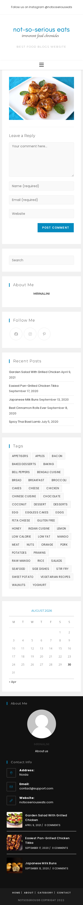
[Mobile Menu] (41, 65)
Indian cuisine (39, 528)
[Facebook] (16, 334)
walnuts (19, 585)
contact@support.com (36, 788)
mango (62, 536)
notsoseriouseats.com (36, 802)
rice (41, 561)
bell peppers (21, 472)
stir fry (62, 569)
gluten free (46, 520)
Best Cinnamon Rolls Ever (28, 408)
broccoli (59, 480)
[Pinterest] (44, 334)
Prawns (40, 553)
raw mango (21, 561)
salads (56, 561)
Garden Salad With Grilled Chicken (34, 372)
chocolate (52, 496)
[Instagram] (30, 334)
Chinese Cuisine (24, 496)
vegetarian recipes (55, 577)
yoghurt (40, 585)
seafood (18, 569)
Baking (48, 464)
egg (15, 512)
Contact (64, 892)
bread (16, 480)
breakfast (36, 480)
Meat (16, 545)
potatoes (19, 553)
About (29, 892)
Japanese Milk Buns (24, 399)
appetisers (20, 456)
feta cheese (21, 520)
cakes (16, 488)
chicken (52, 488)
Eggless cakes (36, 512)
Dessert (40, 504)
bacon (57, 456)
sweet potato (22, 577)
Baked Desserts (24, 464)
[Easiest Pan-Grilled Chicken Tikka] (14, 842)
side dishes (40, 569)
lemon (61, 528)
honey (16, 528)
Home (16, 892)
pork (64, 545)
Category (45, 892)
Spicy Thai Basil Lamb (25, 421)
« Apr (12, 682)
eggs (60, 512)
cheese (34, 488)
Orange (47, 545)
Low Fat (44, 536)
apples (40, 456)
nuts (30, 545)
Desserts (60, 504)
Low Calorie (21, 536)
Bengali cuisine (49, 472)
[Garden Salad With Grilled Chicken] (14, 820)
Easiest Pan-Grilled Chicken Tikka (34, 386)
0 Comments (52, 825)
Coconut (19, 504)
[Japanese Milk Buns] (14, 865)
